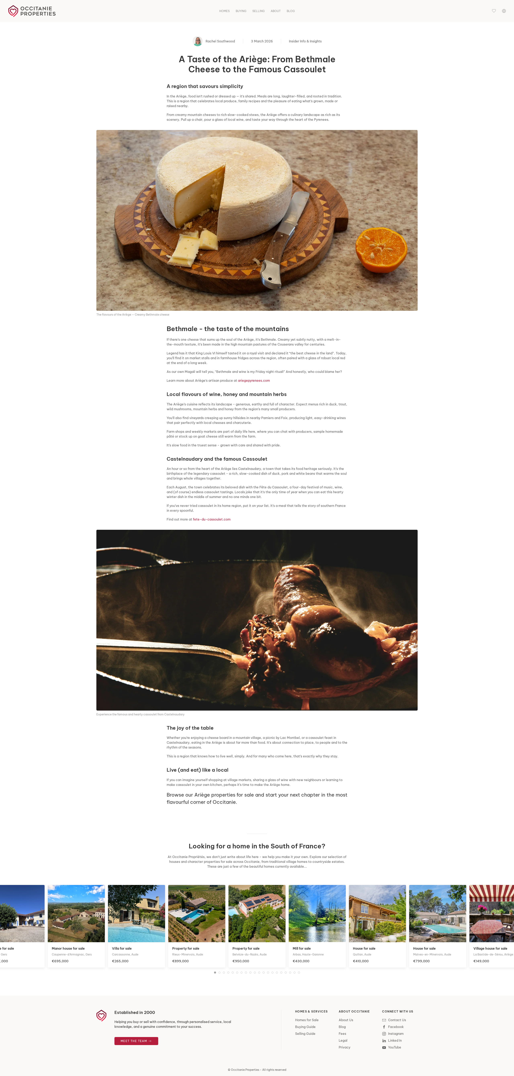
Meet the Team (134, 1041)
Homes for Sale (307, 1020)
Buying (241, 11)
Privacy (344, 1047)
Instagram (396, 1034)
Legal (343, 1040)
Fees (342, 1034)
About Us (346, 1020)
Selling (258, 11)
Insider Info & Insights (305, 41)
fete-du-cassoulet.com (211, 519)
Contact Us (397, 1020)
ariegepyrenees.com (254, 380)
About (276, 11)
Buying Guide (305, 1027)
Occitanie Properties (245, 1070)
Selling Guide (305, 1034)
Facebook (396, 1027)
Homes (224, 11)
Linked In (395, 1040)
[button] (494, 11)
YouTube (394, 1047)
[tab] (215, 973)
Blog (291, 11)
